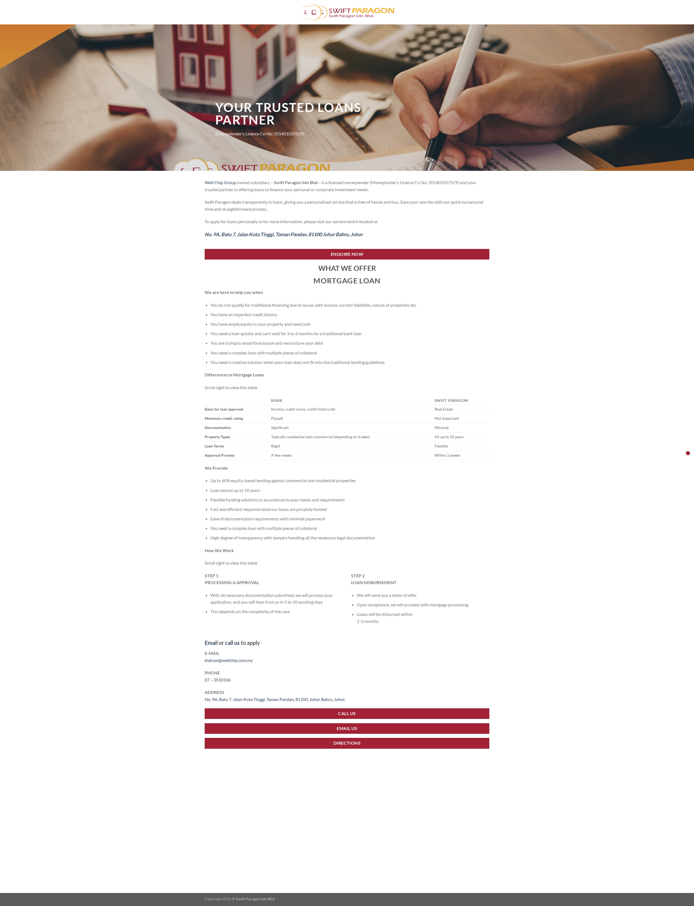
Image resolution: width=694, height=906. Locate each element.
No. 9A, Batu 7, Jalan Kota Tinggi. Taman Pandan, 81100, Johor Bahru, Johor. (275, 699)
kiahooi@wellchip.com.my (229, 660)
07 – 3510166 (218, 679)
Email (211, 642)
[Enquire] (688, 453)
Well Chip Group (220, 182)
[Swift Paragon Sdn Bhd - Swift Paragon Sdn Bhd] (347, 12)
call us (232, 642)
